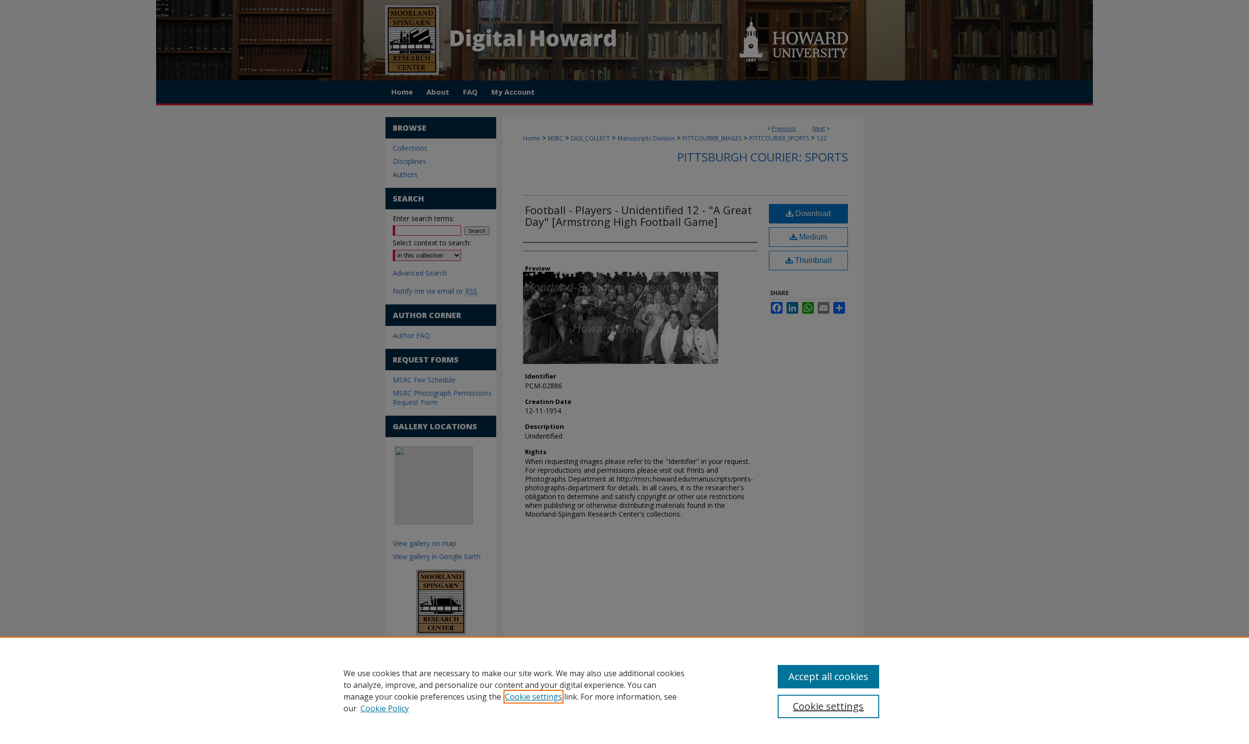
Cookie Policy (385, 708)
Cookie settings (533, 696)
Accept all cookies (828, 676)
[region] (624, 690)
